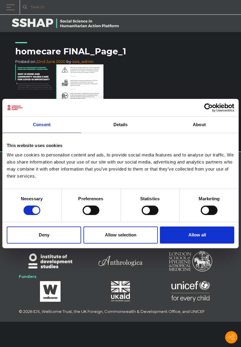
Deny (44, 234)
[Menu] (12, 7)
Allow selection (120, 234)
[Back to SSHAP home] (208, 7)
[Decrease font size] (161, 8)
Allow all (197, 234)
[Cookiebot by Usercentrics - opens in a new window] (208, 107)
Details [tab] (120, 124)
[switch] (91, 210)
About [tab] (199, 124)
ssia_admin (82, 61)
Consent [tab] (42, 124)
